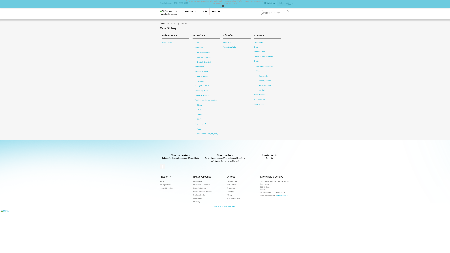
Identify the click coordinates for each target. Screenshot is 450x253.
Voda (199, 129)
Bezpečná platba (260, 52)
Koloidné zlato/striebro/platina (206, 100)
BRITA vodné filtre (203, 53)
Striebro (200, 114)
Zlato (199, 110)
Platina (199, 105)
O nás (204, 11)
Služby (258, 71)
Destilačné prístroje (204, 62)
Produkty (190, 11)
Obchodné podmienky (264, 66)
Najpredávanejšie (166, 188)
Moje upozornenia (233, 198)
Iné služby (262, 90)
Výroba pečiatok (265, 81)
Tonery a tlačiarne (201, 71)
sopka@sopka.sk (282, 195)
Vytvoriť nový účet (229, 47)
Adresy (229, 195)
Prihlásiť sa (227, 42)
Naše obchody (259, 95)
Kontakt (216, 11)
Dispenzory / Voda (201, 124)
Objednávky (231, 188)
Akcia (162, 181)
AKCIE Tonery (202, 76)
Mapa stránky (259, 104)
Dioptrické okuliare (202, 95)
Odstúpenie (258, 42)
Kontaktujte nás (260, 99)
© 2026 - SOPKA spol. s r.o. (225, 206)
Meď (199, 119)
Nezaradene (199, 67)
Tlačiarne (200, 81)
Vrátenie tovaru (232, 185)
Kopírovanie (263, 76)
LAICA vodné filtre (203, 57)
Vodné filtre (199, 47)
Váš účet (231, 177)
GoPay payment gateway (263, 56)
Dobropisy (230, 191)
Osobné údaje (232, 181)
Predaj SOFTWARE (202, 86)
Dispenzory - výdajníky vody (207, 134)
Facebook (162, 166)
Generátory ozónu (201, 90)
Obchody (196, 202)
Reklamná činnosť (265, 85)
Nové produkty (167, 42)
